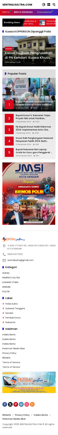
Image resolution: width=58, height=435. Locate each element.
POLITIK (6, 291)
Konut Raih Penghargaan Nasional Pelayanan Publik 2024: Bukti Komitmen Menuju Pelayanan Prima (34, 140)
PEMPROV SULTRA (11, 277)
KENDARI (6, 286)
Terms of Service (11, 362)
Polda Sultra (12, 303)
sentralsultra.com (17, 4)
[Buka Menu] (49, 4)
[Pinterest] (15, 404)
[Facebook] (4, 404)
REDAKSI (6, 357)
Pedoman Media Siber (13, 348)
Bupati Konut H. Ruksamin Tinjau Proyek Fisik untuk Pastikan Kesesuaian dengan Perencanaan (34, 117)
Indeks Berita (8, 334)
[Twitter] (10, 404)
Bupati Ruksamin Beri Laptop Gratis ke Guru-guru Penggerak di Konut (34, 151)
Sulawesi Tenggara (15, 308)
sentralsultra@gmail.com (20, 260)
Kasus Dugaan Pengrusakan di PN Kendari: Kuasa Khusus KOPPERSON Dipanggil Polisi (28, 55)
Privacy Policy (9, 353)
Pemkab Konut (13, 317)
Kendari (9, 313)
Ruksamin (10, 322)
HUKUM (9, 49)
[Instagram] (26, 404)
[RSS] (32, 404)
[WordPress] (21, 404)
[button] (44, 4)
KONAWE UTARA (10, 282)
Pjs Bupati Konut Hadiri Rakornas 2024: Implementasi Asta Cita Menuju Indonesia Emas (33, 128)
